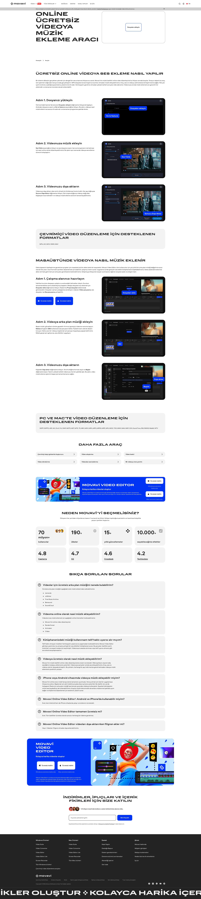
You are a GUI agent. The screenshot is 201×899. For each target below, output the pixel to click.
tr (189, 4)
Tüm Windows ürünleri (44, 864)
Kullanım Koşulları (56, 880)
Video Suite (40, 844)
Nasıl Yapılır (106, 844)
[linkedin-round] (157, 884)
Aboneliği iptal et (107, 860)
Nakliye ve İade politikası (98, 880)
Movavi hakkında (140, 844)
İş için (137, 860)
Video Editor (40, 852)
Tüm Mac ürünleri (75, 860)
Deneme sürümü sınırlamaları (112, 856)
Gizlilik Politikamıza (102, 9)
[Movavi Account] (183, 4)
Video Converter (41, 848)
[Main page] (18, 4)
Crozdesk (108, 559)
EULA (65, 880)
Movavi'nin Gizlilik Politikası (106, 824)
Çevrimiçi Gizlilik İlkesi (42, 880)
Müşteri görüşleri (141, 848)
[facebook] (149, 884)
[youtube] (160, 884)
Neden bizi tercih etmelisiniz (144, 856)
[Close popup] (164, 9)
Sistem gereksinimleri (109, 852)
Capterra (42, 559)
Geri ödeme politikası (113, 880)
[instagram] (153, 884)
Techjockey (142, 559)
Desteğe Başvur (107, 848)
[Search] (180, 4)
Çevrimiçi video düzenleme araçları (48, 869)
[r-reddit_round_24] (164, 884)
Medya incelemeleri (142, 852)
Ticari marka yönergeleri (129, 880)
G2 (72, 559)
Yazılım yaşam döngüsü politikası (79, 880)
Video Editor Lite (41, 856)
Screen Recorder (42, 860)
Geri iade (105, 864)
